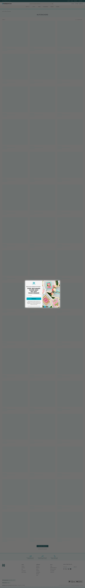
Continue (34, 298)
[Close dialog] (58, 282)
